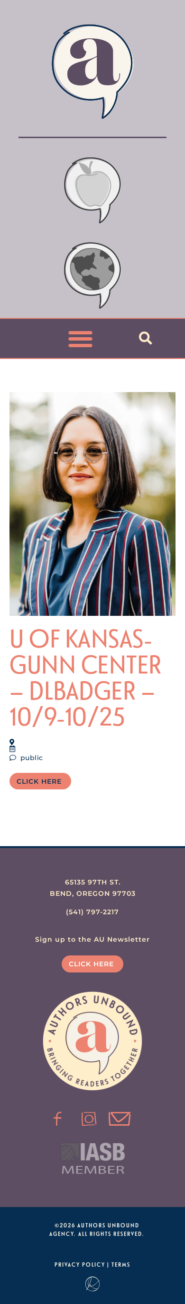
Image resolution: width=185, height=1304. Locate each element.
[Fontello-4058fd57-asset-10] (120, 1119)
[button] (81, 338)
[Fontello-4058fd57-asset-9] (89, 1119)
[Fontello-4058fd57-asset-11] (58, 1119)
